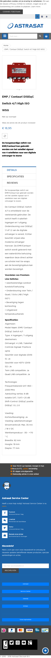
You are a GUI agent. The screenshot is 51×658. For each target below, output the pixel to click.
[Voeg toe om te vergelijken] (4, 136)
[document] (25, 7)
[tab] (19, 170)
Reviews (12, 183)
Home (6, 45)
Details (12, 170)
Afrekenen (42, 16)
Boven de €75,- (24, 468)
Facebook (12, 512)
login (46, 16)
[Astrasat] (25, 20)
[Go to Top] (45, 650)
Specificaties (15, 177)
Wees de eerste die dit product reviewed (18, 123)
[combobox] (22, 36)
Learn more (35, 6)
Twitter (11, 527)
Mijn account (37, 16)
